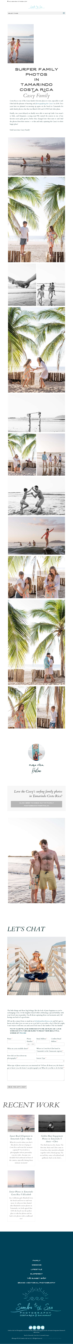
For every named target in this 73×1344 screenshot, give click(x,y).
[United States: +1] (29, 1044)
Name (9, 1039)
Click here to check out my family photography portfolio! (36, 804)
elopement (36, 1274)
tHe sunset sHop (36, 1278)
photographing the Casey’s (45, 104)
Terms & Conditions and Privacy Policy (52, 1338)
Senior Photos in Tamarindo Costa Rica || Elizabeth (21, 1193)
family (36, 1260)
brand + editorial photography (36, 1282)
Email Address (41, 1039)
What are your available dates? (18, 1049)
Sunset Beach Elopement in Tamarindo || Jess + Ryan (21, 1137)
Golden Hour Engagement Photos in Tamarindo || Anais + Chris (52, 1139)
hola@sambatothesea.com (43, 1021)
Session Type (41, 1058)
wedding (36, 1265)
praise (22, 1033)
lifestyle (36, 1269)
